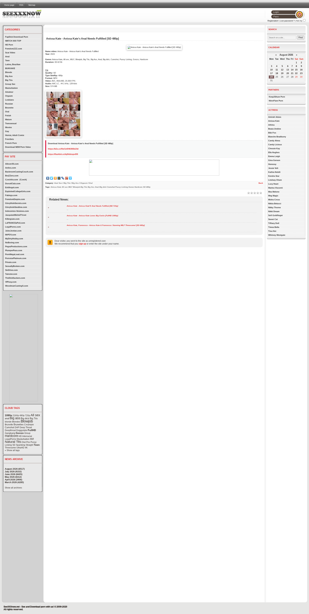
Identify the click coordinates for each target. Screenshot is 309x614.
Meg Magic (273, 196)
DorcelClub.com (12, 183)
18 (277, 73)
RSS (21, 5)
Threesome (10, 447)
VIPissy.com (10, 282)
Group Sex (10, 84)
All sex (35, 415)
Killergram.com (12, 219)
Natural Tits (13, 442)
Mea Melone (273, 192)
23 (301, 73)
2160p (16, 415)
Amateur (9, 92)
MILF (70, 187)
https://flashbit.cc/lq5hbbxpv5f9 (63, 154)
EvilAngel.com (12, 187)
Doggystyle (21, 430)
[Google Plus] (66, 178)
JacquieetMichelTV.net (15, 215)
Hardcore (11, 436)
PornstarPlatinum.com (15, 258)
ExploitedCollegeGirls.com (17, 191)
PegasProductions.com (16, 246)
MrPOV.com (10, 235)
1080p (8, 415)
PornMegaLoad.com (14, 254)
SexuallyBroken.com (14, 266)
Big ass (15, 418)
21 (292, 73)
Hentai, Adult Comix (14, 135)
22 (296, 73)
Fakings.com (11, 195)
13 (287, 70)
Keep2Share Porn (277, 97)
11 (277, 70)
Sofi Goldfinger (275, 215)
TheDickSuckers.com (15, 278)
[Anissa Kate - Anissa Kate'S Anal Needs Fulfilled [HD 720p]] (48, 207)
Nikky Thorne (274, 207)
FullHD (32, 430)
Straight (29, 445)
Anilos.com (10, 168)
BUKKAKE (10, 68)
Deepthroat (10, 430)
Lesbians (9, 100)
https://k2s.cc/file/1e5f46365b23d (63, 149)
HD (20, 436)
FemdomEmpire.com (15, 199)
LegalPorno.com (13, 227)
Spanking (20, 445)
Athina (271, 125)
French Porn (11, 143)
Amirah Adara (274, 117)
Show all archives (13, 487)
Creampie (29, 424)
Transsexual (10, 123)
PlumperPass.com (13, 250)
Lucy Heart (273, 184)
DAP (17, 427)
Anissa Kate (56, 187)
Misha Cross (274, 200)
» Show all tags (12, 450)
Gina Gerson (274, 160)
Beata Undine (274, 129)
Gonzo (20, 433)
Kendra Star (273, 176)
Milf (32, 439)
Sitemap (31, 5)
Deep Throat (26, 427)
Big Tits (9, 80)
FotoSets (9, 139)
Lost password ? (287, 21)
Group (27, 433)
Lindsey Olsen (275, 180)
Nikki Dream (273, 211)
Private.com (10, 262)
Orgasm (9, 96)
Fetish (8, 115)
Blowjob (27, 421)
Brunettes (19, 424)
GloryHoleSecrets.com (15, 203)
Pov (28, 442)
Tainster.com (11, 274)
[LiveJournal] (63, 178)
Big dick (25, 418)
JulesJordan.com (13, 231)
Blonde (8, 72)
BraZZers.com (11, 176)
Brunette (9, 108)
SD (13, 445)
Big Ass (9, 76)
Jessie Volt (273, 168)
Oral (7, 112)
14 (292, 70)
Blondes (16, 421)
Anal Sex (58, 183)
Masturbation (11, 88)
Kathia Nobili (274, 172)
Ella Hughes (273, 152)
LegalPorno (10, 439)
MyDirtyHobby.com (14, 239)
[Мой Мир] (59, 178)
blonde (8, 421)
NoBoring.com (12, 242)
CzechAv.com (11, 179)
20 (287, 73)
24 (271, 77)
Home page (9, 5)
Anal (7, 56)
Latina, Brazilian (12, 64)
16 (301, 70)
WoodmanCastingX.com (16, 286)
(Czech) (23, 179)
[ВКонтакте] (48, 178)
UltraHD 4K (22, 447)
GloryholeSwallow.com (16, 207)
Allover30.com (12, 164)
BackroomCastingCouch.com (19, 172)
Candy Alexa (274, 141)
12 (282, 70)
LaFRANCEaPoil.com (15, 223)
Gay (7, 131)
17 (271, 73)
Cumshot (9, 427)
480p (21, 415)
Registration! (273, 21)
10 (271, 70)
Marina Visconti (275, 188)
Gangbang (10, 433)
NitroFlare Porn (276, 101)
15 (296, 70)
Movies (8, 127)
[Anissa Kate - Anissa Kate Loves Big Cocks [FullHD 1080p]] (48, 217)
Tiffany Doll (273, 223)
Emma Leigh (274, 156)
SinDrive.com (11, 270)
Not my (299, 21)
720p (27, 415)
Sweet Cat (273, 219)
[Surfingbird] (70, 178)
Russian (9, 104)
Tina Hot (272, 231)
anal (7, 418)
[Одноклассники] (55, 178)
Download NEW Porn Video (18, 147)
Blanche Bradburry (277, 137)
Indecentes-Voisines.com (17, 211)
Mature (8, 119)
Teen (7, 60)
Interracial (27, 436)
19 (282, 73)
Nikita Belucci (274, 203)
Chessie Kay (274, 148)
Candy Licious (275, 144)
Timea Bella (273, 227)
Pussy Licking (121, 187)
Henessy (272, 164)
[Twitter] (51, 178)
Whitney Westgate (276, 235)
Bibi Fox (272, 133)
